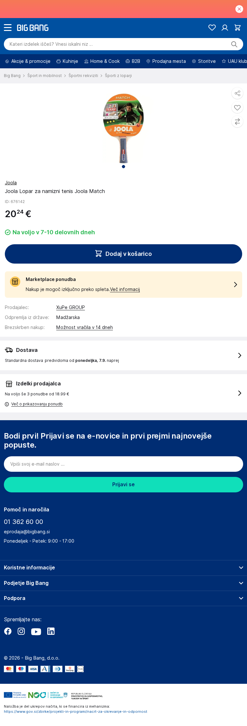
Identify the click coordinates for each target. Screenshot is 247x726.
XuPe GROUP (70, 307)
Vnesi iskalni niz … (51, 44)
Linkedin (51, 631)
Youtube (36, 631)
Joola (11, 182)
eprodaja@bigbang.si (27, 531)
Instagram (21, 631)
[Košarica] (237, 27)
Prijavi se (123, 484)
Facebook (8, 631)
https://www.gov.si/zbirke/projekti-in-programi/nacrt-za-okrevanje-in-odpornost (75, 711)
